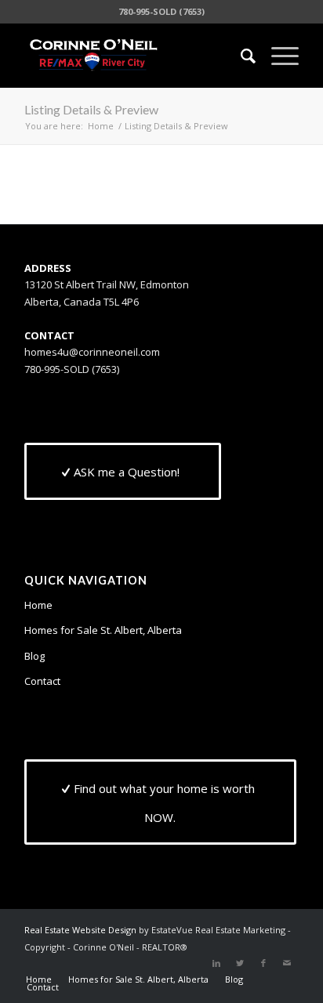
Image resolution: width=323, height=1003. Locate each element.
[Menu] (277, 55)
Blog (34, 656)
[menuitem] (240, 55)
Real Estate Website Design (80, 930)
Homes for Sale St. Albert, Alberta (103, 630)
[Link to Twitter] (240, 963)
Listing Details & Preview (91, 109)
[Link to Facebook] (263, 963)
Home (38, 605)
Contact (42, 681)
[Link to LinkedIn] (216, 963)
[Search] (240, 55)
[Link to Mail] (287, 963)
